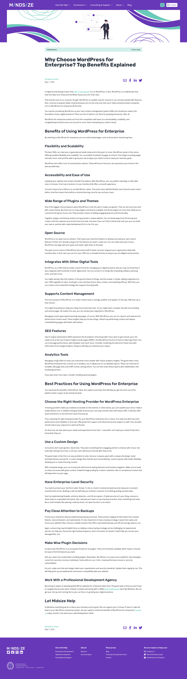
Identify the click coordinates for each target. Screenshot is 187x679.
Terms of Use (30, 667)
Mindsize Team (51, 79)
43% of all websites (81, 92)
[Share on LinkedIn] (135, 80)
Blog (129, 5)
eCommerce (52, 50)
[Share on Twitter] (140, 80)
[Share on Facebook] (130, 80)
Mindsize (23, 664)
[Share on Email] (125, 80)
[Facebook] (12, 653)
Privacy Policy (20, 667)
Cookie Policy (40, 667)
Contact (173, 5)
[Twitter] (8, 653)
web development (112, 589)
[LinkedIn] (21, 653)
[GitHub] (17, 653)
